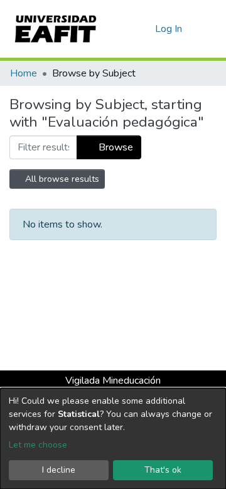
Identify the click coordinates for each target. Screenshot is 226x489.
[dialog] (113, 438)
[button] (143, 28)
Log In (169, 29)
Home (23, 73)
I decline (58, 470)
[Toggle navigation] (208, 28)
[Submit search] (125, 28)
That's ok (162, 470)
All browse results (61, 179)
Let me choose (38, 445)
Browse (114, 147)
